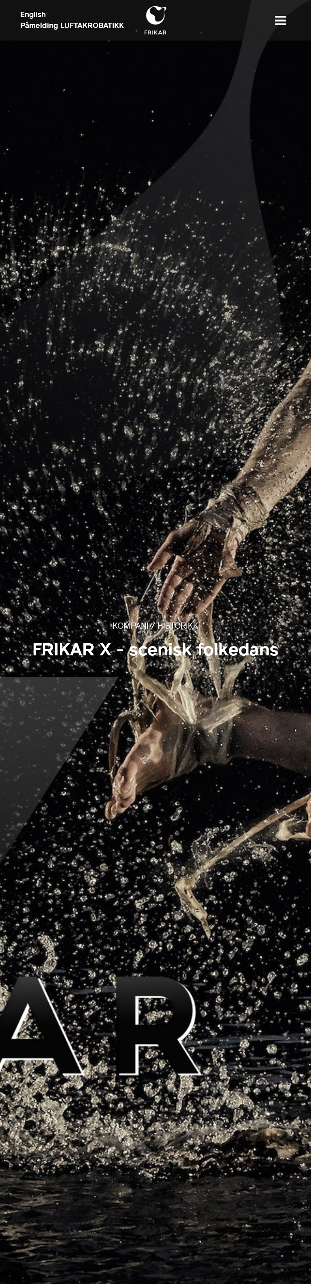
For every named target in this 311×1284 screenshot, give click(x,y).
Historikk (178, 627)
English (33, 14)
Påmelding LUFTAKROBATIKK (72, 25)
